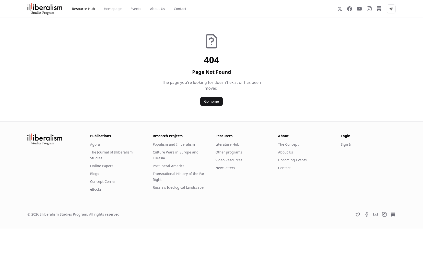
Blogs (94, 173)
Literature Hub (227, 144)
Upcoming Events (292, 160)
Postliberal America (169, 166)
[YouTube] (359, 9)
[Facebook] (349, 9)
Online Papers (101, 166)
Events (135, 8)
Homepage (113, 8)
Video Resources (228, 160)
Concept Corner (103, 181)
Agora (95, 144)
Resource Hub (83, 8)
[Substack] (379, 9)
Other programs (228, 152)
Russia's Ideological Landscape (178, 187)
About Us (157, 8)
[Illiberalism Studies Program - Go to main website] (44, 9)
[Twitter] (340, 9)
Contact (180, 8)
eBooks (96, 189)
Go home (211, 101)
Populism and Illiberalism (174, 144)
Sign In (346, 144)
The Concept (288, 144)
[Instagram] (369, 9)
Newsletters (225, 167)
